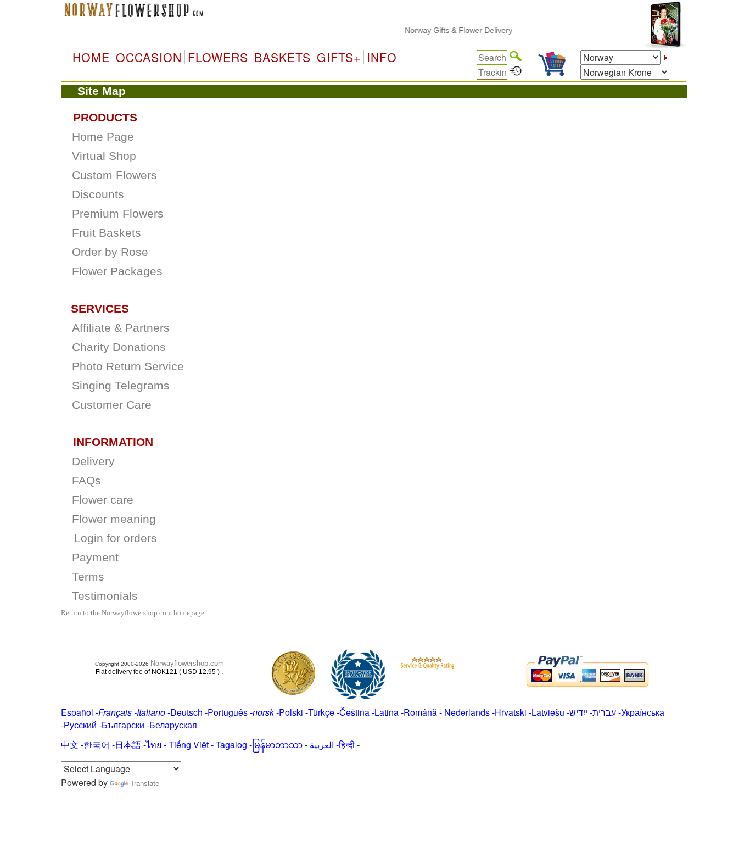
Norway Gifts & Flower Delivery (449, 30)
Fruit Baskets (106, 232)
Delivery (93, 461)
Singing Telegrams (121, 385)
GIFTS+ (339, 57)
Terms (88, 576)
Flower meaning (114, 519)
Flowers (218, 57)
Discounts (98, 194)
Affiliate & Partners (121, 328)
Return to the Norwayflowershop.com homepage (132, 613)
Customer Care (112, 404)
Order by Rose (110, 252)
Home (91, 57)
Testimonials (105, 596)
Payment (95, 557)
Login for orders (115, 538)
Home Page (103, 136)
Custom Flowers (114, 175)
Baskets (282, 57)
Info (382, 57)
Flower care (102, 499)
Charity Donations (119, 347)
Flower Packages (117, 271)
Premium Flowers (118, 213)
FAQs (86, 480)
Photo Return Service (128, 366)
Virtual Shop (104, 156)
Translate (144, 783)
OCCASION (149, 57)
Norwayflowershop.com (187, 663)
